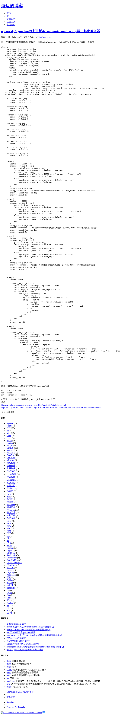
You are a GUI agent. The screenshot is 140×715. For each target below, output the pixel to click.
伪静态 (10, 491)
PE (8, 540)
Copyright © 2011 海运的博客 (20, 692)
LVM (9, 494)
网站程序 (11, 463)
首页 (9, 13)
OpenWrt (10, 455)
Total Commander (14, 562)
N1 (8, 608)
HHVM (10, 598)
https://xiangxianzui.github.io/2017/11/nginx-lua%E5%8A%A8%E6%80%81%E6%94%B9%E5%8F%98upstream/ (51, 407)
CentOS (10, 448)
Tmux (9, 593)
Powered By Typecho (16, 707)
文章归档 (11, 19)
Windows (11, 510)
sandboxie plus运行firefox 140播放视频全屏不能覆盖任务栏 (34, 635)
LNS (9, 543)
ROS (9, 526)
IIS (8, 431)
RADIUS (11, 453)
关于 (9, 16)
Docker (10, 603)
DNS (9, 435)
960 (8, 675)
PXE (9, 533)
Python (10, 582)
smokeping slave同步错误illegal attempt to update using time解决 (35, 647)
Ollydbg (10, 572)
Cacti (9, 438)
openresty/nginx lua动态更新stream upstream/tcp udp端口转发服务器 (50, 31)
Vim (8, 528)
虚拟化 (10, 488)
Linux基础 (11, 474)
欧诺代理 (11, 477)
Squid (9, 440)
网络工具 (11, 512)
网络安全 (11, 507)
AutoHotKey (12, 560)
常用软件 (11, 468)
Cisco (9, 521)
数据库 (10, 502)
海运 (9, 661)
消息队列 (11, 587)
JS (8, 590)
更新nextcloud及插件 (16, 624)
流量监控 (11, 485)
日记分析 (11, 471)
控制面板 (11, 515)
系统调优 (11, 518)
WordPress (11, 565)
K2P (8, 610)
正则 (9, 577)
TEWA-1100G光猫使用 (17, 638)
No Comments (44, 37)
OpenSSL (11, 553)
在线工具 (11, 22)
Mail (9, 433)
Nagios (10, 443)
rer (8, 678)
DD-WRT (11, 457)
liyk (8, 684)
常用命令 (11, 24)
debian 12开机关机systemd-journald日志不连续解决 (30, 627)
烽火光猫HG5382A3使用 (18, 641)
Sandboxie (11, 555)
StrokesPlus (12, 558)
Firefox (10, 548)
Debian (10, 580)
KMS (9, 531)
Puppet (10, 445)
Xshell (9, 545)
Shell (9, 496)
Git (8, 538)
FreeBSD (11, 504)
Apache (10, 423)
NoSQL (10, 585)
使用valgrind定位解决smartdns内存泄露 (25, 649)
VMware (10, 460)
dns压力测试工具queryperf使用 (21, 632)
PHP (9, 428)
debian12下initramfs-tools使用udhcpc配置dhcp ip (28, 629)
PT (8, 605)
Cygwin (10, 550)
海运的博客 (12, 5)
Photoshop (11, 575)
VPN (9, 523)
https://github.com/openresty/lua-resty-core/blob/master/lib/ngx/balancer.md (33, 405)
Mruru (9, 669)
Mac (8, 535)
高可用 (10, 499)
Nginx (9, 426)
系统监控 (11, 483)
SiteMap (10, 702)
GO (8, 595)
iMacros (10, 567)
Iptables (10, 450)
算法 (9, 600)
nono (9, 672)
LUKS (9, 613)
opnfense (10, 681)
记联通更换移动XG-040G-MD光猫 (23, 644)
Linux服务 (11, 480)
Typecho (10, 570)
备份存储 (11, 465)
